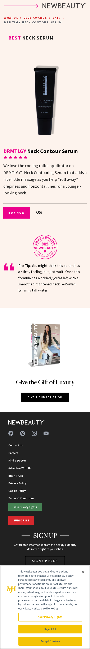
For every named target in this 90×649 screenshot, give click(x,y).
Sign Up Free (45, 561)
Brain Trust (15, 476)
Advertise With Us (19, 468)
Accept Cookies (50, 641)
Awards (11, 18)
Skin (57, 18)
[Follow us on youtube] (46, 433)
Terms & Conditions (21, 498)
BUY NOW (16, 213)
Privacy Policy (17, 483)
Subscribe (21, 520)
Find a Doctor (17, 460)
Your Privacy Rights (25, 507)
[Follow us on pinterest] (22, 433)
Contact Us (15, 445)
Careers (13, 453)
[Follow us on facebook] (10, 433)
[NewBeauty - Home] (26, 422)
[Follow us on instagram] (34, 433)
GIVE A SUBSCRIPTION (45, 397)
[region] (45, 607)
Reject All (50, 629)
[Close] (83, 572)
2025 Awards (35, 18)
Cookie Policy (17, 491)
